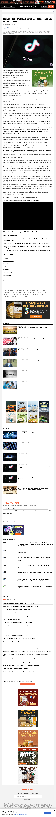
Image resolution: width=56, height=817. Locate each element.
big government (11, 31)
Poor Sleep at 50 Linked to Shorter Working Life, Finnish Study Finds (16, 628)
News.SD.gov (6, 269)
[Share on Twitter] (10, 28)
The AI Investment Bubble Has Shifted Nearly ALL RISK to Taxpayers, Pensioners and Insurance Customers (34, 573)
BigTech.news (9, 197)
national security (18, 32)
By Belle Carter (6, 24)
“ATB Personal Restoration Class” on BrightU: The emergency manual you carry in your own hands (22, 674)
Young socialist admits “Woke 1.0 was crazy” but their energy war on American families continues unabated (24, 658)
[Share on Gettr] (24, 28)
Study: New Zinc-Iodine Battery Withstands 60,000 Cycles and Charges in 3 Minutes (19, 662)
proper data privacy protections (22, 178)
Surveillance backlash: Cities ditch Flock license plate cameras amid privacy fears (19, 641)
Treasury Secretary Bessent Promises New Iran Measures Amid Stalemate (17, 681)
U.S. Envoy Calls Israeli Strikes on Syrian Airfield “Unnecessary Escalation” (17, 622)
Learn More (40, 812)
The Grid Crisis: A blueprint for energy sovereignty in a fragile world (16, 668)
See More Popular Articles (28, 684)
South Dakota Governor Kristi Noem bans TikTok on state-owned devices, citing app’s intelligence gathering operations (34, 467)
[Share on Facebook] (7, 28)
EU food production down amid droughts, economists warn (15, 612)
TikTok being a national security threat (31, 200)
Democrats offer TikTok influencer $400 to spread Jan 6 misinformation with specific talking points (26, 250)
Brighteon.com (6, 280)
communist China (25, 31)
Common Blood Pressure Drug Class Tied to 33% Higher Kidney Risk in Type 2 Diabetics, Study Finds (23, 648)
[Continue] (40, 796)
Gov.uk (4, 278)
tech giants (47, 32)
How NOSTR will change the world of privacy (27, 432)
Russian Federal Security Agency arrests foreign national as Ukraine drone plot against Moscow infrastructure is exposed (27, 651)
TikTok (9, 33)
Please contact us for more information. (10, 521)
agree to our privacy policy (21, 814)
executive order (33, 128)
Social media (37, 32)
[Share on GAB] (16, 28)
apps (6, 31)
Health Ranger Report (8, 539)
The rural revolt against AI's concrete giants (11, 619)
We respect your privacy (28, 799)
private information (30, 32)
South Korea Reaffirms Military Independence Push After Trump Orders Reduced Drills (20, 616)
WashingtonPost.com (8, 263)
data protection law (33, 162)
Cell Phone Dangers (10, 15)
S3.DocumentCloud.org (8, 261)
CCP (18, 31)
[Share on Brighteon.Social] (4, 28)
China (21, 31)
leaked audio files (27, 142)
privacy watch (24, 32)
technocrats (5, 33)
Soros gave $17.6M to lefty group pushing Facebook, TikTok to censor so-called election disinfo (26, 243)
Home (4, 15)
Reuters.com (6, 258)
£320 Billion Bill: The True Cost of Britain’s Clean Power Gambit (15, 635)
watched (12, 33)
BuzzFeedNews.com (8, 272)
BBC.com (5, 266)
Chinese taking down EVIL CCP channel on (27, 232)
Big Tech (15, 31)
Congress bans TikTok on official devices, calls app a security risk (32, 443)
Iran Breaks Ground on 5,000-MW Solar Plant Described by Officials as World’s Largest (20, 638)
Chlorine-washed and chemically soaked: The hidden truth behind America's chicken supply (21, 665)
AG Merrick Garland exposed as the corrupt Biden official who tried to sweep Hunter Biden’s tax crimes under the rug (34, 350)
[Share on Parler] (18, 28)
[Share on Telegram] (13, 28)
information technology (10, 32)
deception (44, 31)
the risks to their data (31, 99)
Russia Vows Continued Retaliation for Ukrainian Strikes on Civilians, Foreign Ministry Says (21, 606)
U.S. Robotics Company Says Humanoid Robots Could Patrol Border (16, 609)
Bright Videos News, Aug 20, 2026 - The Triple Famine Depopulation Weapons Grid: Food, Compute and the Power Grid (34, 580)
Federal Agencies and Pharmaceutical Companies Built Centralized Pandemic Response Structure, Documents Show (26, 678)
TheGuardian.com (7, 275)
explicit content (49, 31)
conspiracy (36, 31)
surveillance (42, 32)
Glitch (4, 32)
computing (31, 31)
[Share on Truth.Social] (21, 28)
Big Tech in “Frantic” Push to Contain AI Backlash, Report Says (15, 644)
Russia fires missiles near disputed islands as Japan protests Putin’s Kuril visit (18, 603)
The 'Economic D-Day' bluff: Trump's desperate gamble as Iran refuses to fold (18, 632)
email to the (35, 107)
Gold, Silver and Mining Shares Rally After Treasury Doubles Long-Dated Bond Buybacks (20, 671)
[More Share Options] (27, 28)
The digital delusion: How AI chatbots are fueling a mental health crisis (17, 625)
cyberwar (40, 31)
